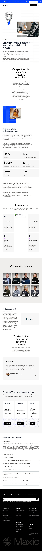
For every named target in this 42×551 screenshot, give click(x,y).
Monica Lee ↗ (6, 293)
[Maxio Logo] (5, 5)
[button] (21, 441)
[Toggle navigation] (38, 5)
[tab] (34, 375)
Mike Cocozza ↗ (15, 292)
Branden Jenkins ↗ (5, 280)
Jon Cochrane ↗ (15, 280)
